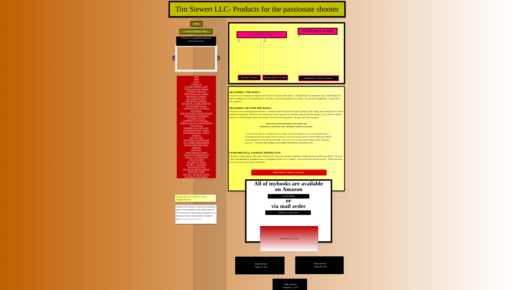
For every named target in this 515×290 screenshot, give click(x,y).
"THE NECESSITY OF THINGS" (196, 109)
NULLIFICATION (196, 160)
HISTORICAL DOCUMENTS (196, 177)
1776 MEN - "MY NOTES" (196, 165)
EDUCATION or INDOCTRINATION (196, 104)
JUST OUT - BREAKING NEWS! (196, 175)
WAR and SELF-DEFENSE (196, 101)
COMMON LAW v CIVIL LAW (196, 128)
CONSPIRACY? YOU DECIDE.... (196, 121)
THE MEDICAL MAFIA (196, 162)
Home (196, 77)
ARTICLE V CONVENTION (196, 157)
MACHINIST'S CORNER (196, 96)
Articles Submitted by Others (196, 153)
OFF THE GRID (196, 138)
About (196, 79)
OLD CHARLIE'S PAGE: (196, 99)
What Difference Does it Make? (196, 94)
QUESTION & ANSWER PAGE (196, 155)
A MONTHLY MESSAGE (196, 91)
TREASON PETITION (196, 167)
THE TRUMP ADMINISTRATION (196, 170)
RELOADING (196, 111)
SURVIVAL (196, 136)
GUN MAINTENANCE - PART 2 (196, 133)
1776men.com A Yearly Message (196, 89)
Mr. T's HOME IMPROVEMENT (196, 143)
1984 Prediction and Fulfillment (196, 116)
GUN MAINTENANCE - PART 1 (196, 131)
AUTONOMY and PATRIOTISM (196, 140)
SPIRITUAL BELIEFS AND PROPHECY (196, 123)
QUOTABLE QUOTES (196, 118)
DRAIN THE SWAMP (196, 172)
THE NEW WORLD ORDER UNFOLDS (196, 114)
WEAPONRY (196, 150)
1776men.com (196, 84)
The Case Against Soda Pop (196, 106)
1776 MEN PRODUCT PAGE (196, 87)
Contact (196, 82)
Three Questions (196, 126)
